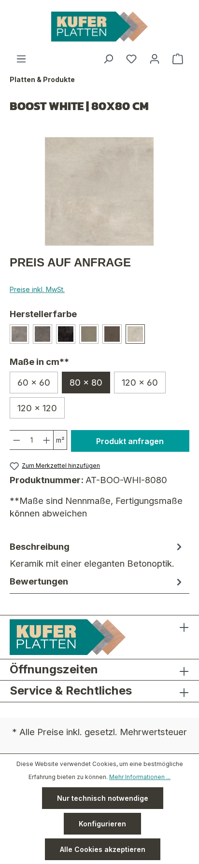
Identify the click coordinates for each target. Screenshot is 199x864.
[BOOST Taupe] (89, 334)
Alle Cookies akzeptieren (102, 849)
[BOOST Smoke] (42, 334)
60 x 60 (33, 382)
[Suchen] (108, 59)
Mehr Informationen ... (140, 776)
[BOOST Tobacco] (112, 334)
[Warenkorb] (177, 59)
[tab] (97, 554)
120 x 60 (140, 382)
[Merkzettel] (131, 59)
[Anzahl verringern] (16, 440)
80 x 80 (86, 382)
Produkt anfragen (130, 441)
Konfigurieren (102, 824)
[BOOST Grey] (19, 334)
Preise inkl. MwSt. (37, 289)
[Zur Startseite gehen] (99, 27)
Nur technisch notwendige (102, 798)
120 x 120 (37, 408)
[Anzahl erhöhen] (47, 440)
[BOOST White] (135, 334)
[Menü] (21, 59)
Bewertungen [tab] (39, 581)
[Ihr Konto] (154, 59)
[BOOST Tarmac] (65, 334)
